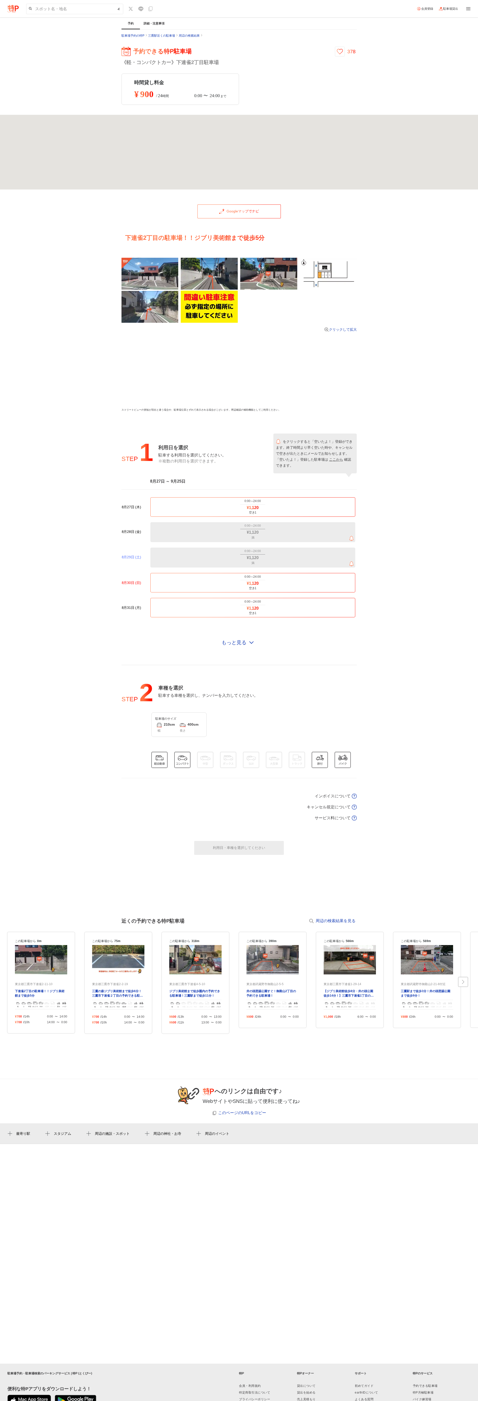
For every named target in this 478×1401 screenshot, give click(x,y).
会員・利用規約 (250, 1386)
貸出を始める (306, 1392)
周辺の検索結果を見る (336, 921)
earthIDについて (366, 1392)
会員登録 (427, 8)
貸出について (306, 1386)
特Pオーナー (305, 1373)
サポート (361, 1373)
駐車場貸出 (450, 8)
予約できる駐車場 (425, 1386)
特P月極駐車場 (423, 1392)
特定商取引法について (254, 1392)
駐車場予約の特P (132, 35)
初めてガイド (364, 1386)
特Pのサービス (423, 1373)
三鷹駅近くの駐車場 (161, 35)
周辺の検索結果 (189, 35)
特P (241, 1373)
